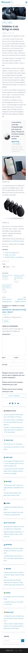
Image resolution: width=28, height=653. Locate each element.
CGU (16, 650)
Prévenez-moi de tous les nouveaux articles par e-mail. (12, 390)
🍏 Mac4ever (7, 481)
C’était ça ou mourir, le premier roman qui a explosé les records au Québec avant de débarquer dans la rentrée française (14, 626)
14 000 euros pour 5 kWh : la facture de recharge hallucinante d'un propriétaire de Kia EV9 (14, 487)
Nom (4, 358)
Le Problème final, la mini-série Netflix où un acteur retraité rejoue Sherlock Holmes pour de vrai (14, 618)
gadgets (10, 22)
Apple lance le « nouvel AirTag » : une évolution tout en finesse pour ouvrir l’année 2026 (19, 277)
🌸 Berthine (7, 569)
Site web (4, 365)
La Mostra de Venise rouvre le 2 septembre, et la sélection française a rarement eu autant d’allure (14, 574)
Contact (20, 650)
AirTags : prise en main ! (10, 255)
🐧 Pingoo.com (8, 440)
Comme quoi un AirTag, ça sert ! (12, 253)
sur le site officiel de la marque (17, 241)
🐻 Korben (7, 503)
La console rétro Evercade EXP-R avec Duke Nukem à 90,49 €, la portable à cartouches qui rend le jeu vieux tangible (14, 471)
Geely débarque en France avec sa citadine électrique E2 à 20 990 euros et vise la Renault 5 (13, 550)
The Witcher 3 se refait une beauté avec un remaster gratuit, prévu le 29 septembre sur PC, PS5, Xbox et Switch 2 (13, 430)
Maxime (4, 33)
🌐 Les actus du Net (10, 523)
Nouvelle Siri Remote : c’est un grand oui (14, 257)
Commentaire (6, 334)
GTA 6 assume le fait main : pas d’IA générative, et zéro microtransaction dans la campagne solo (14, 422)
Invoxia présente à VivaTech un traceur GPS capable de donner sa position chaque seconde (7, 287)
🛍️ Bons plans (8, 457)
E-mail (16, 358)
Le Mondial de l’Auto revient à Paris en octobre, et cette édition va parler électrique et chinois (13, 558)
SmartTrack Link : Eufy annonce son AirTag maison (7, 275)
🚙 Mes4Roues (8, 545)
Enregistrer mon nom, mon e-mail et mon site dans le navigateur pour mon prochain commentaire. (13, 375)
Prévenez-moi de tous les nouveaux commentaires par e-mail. (12, 383)
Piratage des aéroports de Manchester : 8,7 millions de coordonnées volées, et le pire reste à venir (14, 534)
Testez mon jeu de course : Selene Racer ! (13, 444)
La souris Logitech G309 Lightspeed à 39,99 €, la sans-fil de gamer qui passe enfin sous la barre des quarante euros (14, 463)
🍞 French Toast (9, 612)
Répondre (6, 321)
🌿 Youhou (7, 593)
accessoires (5, 22)
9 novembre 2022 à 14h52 (6, 314)
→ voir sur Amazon (16, 144)
